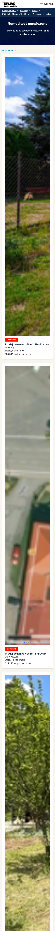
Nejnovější (7, 51)
